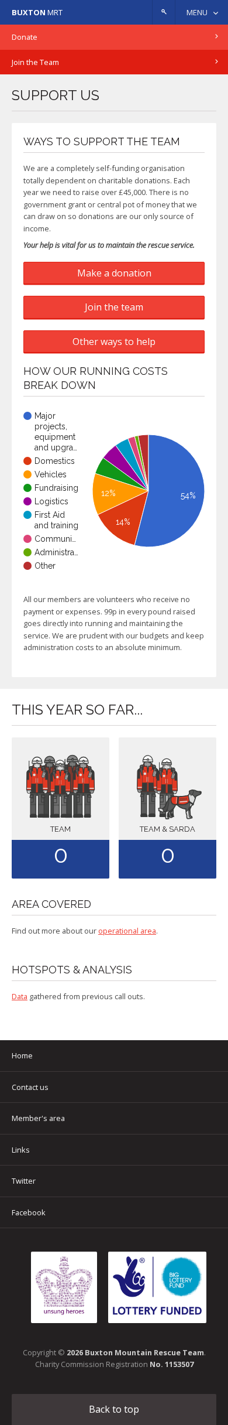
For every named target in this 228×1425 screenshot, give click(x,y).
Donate (24, 37)
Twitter (24, 1180)
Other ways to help (114, 341)
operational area (127, 930)
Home (22, 1055)
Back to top (114, 1409)
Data (19, 996)
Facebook (29, 1212)
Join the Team (35, 62)
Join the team (114, 306)
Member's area (38, 1118)
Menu (197, 12)
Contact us (30, 1087)
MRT (37, 12)
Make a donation (114, 272)
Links (21, 1149)
